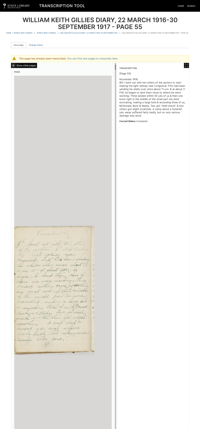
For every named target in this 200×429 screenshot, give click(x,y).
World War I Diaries (23, 33)
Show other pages (26, 65)
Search (191, 6)
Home (181, 6)
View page (19, 45)
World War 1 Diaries (46, 33)
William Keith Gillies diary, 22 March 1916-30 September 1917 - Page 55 (155, 33)
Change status (36, 45)
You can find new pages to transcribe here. (92, 58)
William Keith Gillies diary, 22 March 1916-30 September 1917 (89, 33)
